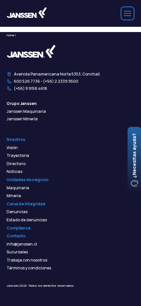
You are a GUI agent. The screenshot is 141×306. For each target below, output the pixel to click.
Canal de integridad (26, 204)
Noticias (14, 171)
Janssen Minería (22, 119)
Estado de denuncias (27, 220)
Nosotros (16, 139)
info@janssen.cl (22, 244)
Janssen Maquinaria (26, 111)
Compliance (18, 228)
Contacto (16, 236)
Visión (12, 147)
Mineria (14, 195)
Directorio (16, 163)
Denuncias (17, 211)
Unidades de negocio (28, 179)
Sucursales (17, 252)
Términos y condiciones (29, 268)
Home (10, 35)
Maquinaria (18, 188)
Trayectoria (18, 155)
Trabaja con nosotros (27, 260)
